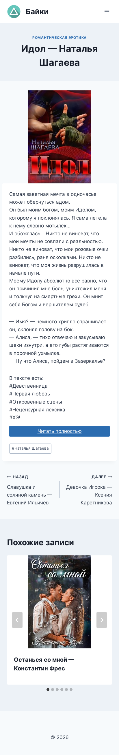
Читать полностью (60, 431)
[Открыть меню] (106, 11)
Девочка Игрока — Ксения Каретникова (89, 490)
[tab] (48, 689)
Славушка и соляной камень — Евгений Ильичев (29, 490)
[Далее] (101, 620)
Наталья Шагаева (30, 448)
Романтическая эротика (59, 37)
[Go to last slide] (17, 620)
